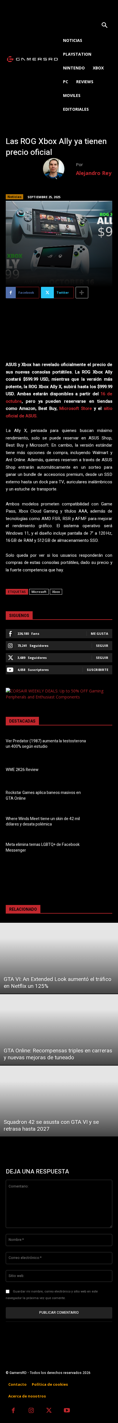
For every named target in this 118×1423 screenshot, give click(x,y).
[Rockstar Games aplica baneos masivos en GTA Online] (102, 797)
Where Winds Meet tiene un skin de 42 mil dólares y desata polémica (43, 822)
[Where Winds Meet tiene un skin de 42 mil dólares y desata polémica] (102, 822)
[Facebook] (13, 1411)
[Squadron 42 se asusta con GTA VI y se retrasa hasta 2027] (59, 1101)
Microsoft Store (75, 408)
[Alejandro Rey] (59, 169)
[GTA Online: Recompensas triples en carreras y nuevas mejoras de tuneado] (59, 1029)
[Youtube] (67, 1411)
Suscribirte (97, 669)
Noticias (14, 196)
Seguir (102, 645)
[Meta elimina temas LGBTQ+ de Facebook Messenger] (102, 848)
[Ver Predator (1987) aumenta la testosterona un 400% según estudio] (102, 745)
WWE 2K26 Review (22, 770)
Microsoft (39, 591)
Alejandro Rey (93, 173)
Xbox (56, 591)
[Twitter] (49, 1411)
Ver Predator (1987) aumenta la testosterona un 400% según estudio (46, 744)
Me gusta (99, 633)
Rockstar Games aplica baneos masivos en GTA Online (43, 795)
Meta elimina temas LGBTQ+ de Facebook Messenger (43, 847)
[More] (82, 292)
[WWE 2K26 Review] (102, 771)
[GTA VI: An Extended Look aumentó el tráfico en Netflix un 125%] (59, 958)
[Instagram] (31, 1411)
